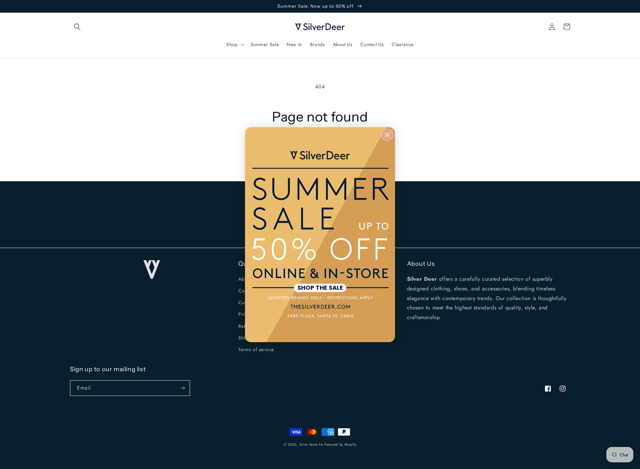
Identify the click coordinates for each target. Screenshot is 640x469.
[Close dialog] (387, 135)
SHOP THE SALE (320, 288)
